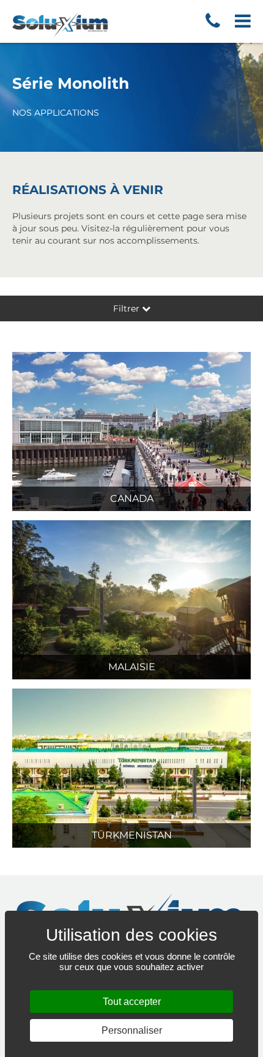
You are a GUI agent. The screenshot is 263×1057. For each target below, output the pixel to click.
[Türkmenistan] (131, 767)
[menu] (237, 21)
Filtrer (127, 308)
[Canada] (131, 430)
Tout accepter (132, 1001)
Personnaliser (132, 1030)
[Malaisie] (131, 599)
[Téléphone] (213, 21)
